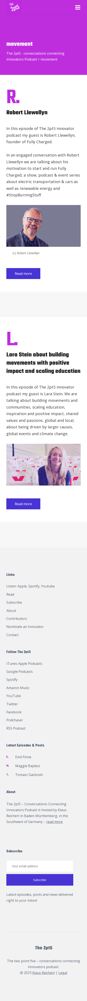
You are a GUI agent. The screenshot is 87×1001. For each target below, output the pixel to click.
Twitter (12, 704)
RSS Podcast (16, 728)
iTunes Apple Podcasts (24, 663)
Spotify (33, 586)
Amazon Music (17, 687)
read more (54, 821)
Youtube (48, 586)
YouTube (13, 695)
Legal (62, 972)
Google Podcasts (19, 671)
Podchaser (14, 720)
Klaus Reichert (43, 972)
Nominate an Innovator (25, 626)
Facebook (14, 712)
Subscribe (14, 602)
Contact (12, 635)
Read (10, 594)
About (11, 610)
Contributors (16, 618)
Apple (22, 586)
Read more (23, 273)
